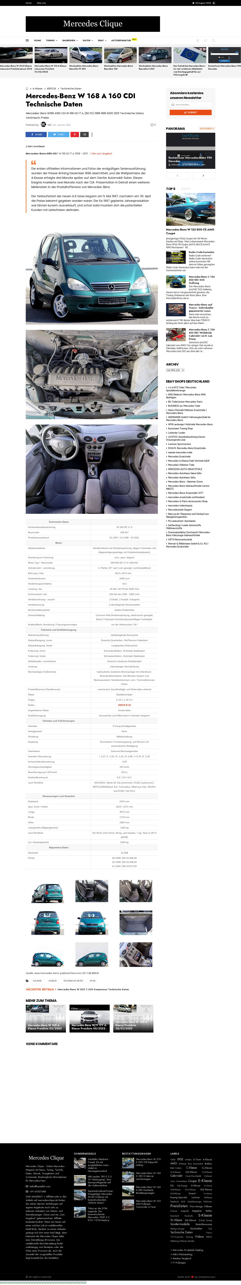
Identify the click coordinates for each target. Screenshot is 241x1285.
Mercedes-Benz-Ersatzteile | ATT (185, 493)
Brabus (208, 1163)
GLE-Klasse (206, 1189)
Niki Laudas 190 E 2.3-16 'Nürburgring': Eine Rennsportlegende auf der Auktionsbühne (100, 1181)
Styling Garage (177, 1228)
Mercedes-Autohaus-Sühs (182, 478)
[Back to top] (233, 1277)
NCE (183, 1201)
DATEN (86, 40)
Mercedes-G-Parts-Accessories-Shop (188, 501)
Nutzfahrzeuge (194, 1201)
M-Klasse (208, 1197)
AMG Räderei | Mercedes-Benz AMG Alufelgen (186, 396)
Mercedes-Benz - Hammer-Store (185, 482)
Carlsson (208, 1176)
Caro (172, 1181)
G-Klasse (195, 1185)
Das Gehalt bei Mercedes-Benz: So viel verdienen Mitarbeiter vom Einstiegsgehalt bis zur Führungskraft (189, 70)
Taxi (210, 1228)
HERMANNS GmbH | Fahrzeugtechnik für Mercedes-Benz (188, 418)
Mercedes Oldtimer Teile (181, 465)
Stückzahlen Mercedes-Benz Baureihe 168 (118, 67)
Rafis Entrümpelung (182, 1254)
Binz (190, 1163)
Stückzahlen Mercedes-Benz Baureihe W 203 (83, 67)
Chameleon (181, 1181)
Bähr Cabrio (175, 1168)
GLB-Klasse (175, 1189)
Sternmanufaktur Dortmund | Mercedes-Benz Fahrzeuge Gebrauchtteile (188, 533)
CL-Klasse (207, 1167)
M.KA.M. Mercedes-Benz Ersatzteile (187, 448)
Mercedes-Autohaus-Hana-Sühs (185, 473)
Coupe (192, 1181)
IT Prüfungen (179, 1262)
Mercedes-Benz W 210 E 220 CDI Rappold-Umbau (148, 1162)
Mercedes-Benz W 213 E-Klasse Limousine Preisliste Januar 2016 (16, 67)
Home (29, 3)
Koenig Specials (178, 1197)
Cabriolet (176, 1176)
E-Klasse (205, 1180)
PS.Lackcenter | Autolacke (182, 521)
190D (172, 1159)
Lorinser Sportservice (179, 444)
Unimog (189, 1237)
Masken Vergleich (182, 1258)
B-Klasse (182, 1163)
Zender (191, 1241)
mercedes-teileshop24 (180, 506)
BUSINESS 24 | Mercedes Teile (184, 406)
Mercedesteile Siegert (180, 510)
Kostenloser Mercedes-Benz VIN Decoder (224, 67)
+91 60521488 (37, 1191)
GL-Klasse (208, 1186)
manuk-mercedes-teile (180, 452)
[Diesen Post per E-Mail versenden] (84, 134)
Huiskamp (208, 1193)
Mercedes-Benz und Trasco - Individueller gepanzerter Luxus (201, 308)
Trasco (209, 1232)
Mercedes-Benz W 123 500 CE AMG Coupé (190, 231)
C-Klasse (191, 1168)
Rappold (185, 1211)
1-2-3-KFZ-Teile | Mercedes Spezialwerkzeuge (181, 389)
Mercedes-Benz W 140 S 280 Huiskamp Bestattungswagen (148, 1190)
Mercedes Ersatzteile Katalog (188, 1250)
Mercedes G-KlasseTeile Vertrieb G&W (188, 461)
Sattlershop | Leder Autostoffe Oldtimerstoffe (183, 526)
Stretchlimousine (204, 1224)
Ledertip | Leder (176, 433)
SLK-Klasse (190, 1220)
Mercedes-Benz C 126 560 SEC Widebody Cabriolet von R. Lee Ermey (202, 334)
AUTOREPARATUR (121, 40)
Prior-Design (196, 1206)
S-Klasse (205, 1215)
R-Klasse (173, 1211)
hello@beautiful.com (39, 1186)
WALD (209, 1237)
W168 (92, 980)
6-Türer (197, 1159)
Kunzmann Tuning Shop (180, 429)
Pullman (208, 1206)
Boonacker (198, 1163)
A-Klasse (37, 88)
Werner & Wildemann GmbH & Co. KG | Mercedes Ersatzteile (187, 545)
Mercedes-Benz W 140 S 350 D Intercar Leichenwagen (148, 1176)
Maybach (174, 1201)
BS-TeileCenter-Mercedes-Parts (185, 402)
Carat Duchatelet (193, 1176)
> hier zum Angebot (101, 153)
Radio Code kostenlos (201, 252)
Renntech (174, 1216)
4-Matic (188, 1159)
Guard (192, 1193)
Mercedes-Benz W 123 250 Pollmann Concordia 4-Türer (148, 1204)
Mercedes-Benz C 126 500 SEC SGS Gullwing (202, 280)
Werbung (174, 1241)
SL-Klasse (176, 1220)
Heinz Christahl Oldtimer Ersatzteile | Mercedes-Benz (186, 411)
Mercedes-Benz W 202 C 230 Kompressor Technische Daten (93, 989)
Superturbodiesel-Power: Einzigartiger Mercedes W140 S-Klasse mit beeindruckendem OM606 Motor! (101, 1197)
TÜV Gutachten (177, 1237)
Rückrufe (189, 1216)
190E (180, 1159)
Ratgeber (197, 1210)
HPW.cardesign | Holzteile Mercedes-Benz (190, 424)
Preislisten (179, 1206)
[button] (213, 3)
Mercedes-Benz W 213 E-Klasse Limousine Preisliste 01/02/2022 (50, 68)
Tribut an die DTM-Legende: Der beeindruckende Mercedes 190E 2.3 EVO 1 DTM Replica (98, 1214)
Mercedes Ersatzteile (179, 457)
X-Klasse (183, 1241)
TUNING (50, 40)
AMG (173, 1163)
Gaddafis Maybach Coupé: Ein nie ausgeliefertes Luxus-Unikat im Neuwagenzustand (98, 1165)
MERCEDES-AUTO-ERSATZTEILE (185, 469)
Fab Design (182, 1185)
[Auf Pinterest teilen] (74, 134)
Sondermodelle (180, 1224)
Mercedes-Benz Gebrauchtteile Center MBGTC (188, 487)
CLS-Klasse (207, 1172)
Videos (199, 1237)
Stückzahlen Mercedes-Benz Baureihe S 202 (153, 67)
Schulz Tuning (205, 1220)
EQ (172, 1185)
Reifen (209, 1210)
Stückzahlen (196, 1228)
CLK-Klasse (191, 1171)
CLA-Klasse (175, 1172)
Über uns (41, 3)
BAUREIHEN (68, 40)
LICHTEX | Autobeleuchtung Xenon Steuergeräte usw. (185, 438)
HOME (37, 40)
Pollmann (207, 1201)
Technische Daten (70, 88)
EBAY (101, 40)
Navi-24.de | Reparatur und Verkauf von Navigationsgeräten (187, 515)
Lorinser (196, 1197)
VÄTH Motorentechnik (180, 540)
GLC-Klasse (190, 1189)
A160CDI (51, 88)
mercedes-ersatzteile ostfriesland (186, 497)
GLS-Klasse (175, 1193)
